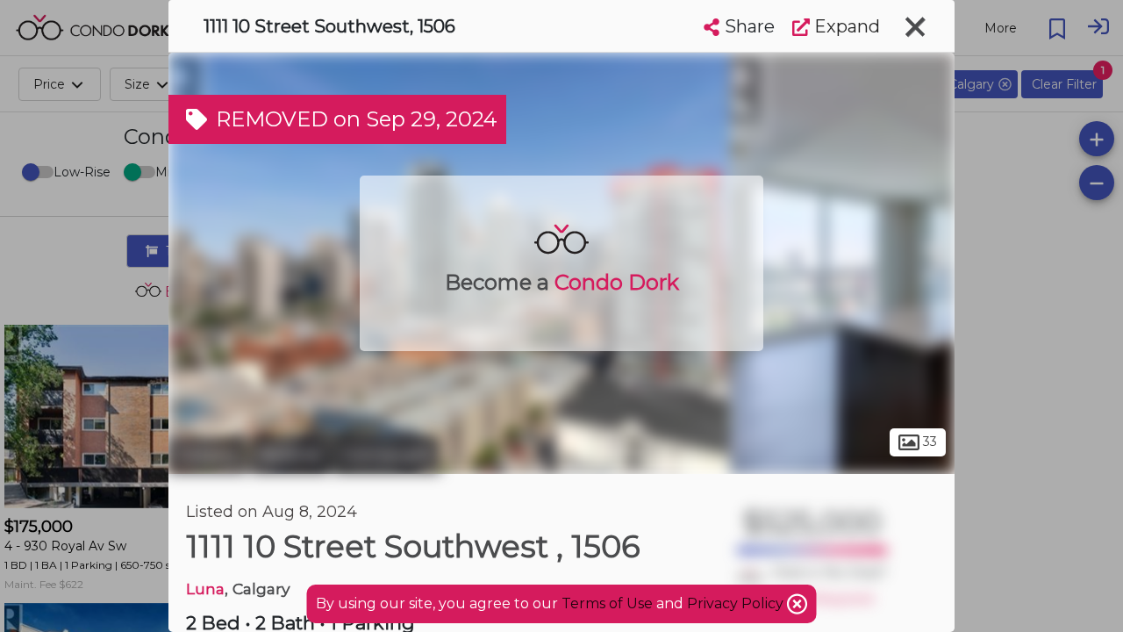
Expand (845, 26)
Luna (205, 588)
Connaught (387, 454)
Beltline (290, 454)
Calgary (207, 454)
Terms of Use (607, 603)
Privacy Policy (737, 603)
